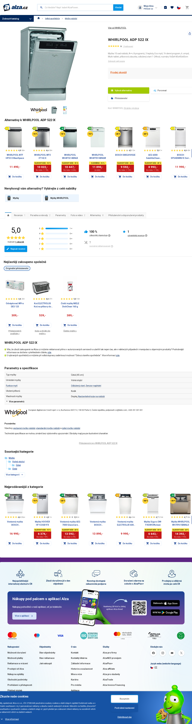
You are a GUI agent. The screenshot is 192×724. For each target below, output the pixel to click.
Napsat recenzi (17, 249)
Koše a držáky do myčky (42, 332)
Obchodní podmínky (17, 679)
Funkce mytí (11, 385)
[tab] (8, 215)
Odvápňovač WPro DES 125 (15, 305)
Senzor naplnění (93, 385)
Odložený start (78, 385)
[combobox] (75, 7)
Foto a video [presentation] (78, 215)
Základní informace (80, 663)
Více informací (12, 719)
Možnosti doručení (17, 652)
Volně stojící (18, 461)
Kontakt (74, 652)
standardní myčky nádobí (48, 428)
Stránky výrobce (131, 108)
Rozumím (124, 699)
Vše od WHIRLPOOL (117, 28)
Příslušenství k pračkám (14, 332)
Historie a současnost (82, 669)
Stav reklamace (46, 658)
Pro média (76, 685)
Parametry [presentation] (61, 215)
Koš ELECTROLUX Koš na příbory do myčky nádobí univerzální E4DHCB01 (42, 305)
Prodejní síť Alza (16, 669)
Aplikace (75, 690)
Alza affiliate (109, 669)
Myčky (12, 458)
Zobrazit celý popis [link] (116, 61)
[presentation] (8, 215)
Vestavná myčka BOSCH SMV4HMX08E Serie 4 (98, 524)
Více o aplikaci (22, 616)
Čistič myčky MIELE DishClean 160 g (70, 305)
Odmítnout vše (124, 717)
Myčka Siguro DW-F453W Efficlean (153, 523)
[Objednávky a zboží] (165, 7)
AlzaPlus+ (108, 663)
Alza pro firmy (110, 652)
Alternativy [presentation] (97, 215)
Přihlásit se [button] (148, 9)
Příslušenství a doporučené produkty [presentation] (126, 215)
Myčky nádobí (71, 18)
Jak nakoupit (45, 663)
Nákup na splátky (16, 674)
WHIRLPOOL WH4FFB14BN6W (97, 156)
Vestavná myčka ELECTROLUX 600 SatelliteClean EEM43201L (125, 524)
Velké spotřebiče (52, 18)
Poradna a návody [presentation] (40, 215)
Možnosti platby (15, 658)
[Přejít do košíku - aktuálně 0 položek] (187, 7)
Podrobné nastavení (124, 708)
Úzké (18, 465)
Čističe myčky (70, 331)
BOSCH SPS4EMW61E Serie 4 (180, 157)
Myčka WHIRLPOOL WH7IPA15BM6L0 (180, 523)
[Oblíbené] (172, 7)
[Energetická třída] (7, 128)
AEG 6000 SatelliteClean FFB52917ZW (153, 157)
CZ (155, 667)
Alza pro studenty (111, 674)
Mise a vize (76, 674)
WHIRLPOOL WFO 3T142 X (42, 156)
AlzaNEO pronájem (112, 658)
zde (49, 352)
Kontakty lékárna (79, 658)
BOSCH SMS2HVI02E (125, 155)
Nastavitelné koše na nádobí (91, 396)
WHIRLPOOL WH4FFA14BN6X (70, 156)
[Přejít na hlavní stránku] (15, 7)
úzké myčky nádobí (71, 428)
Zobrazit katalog (10, 19)
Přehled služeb (15, 690)
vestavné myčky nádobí (24, 428)
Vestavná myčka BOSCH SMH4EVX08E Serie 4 (14, 524)
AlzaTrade (108, 679)
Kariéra (74, 679)
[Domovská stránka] (39, 18)
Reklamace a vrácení (18, 663)
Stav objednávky (47, 652)
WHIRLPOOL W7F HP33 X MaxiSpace (15, 156)
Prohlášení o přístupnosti (20, 685)
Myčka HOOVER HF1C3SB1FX (42, 523)
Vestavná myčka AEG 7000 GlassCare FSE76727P (70, 524)
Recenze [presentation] (19, 215)
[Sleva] (35, 134)
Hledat (118, 7)
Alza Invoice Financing (114, 685)
